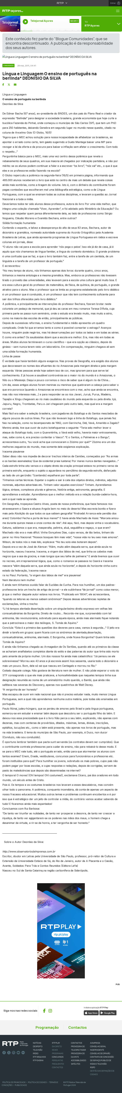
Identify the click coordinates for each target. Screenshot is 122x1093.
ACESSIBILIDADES (78, 1060)
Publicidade (21, 1085)
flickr (23, 1052)
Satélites (75, 1064)
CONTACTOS (76, 1043)
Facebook (4, 1052)
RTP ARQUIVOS (39, 1057)
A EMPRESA (95, 1043)
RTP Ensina (38, 1060)
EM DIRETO (57, 1046)
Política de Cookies (37, 1082)
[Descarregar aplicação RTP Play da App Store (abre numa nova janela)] (91, 1012)
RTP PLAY (56, 1043)
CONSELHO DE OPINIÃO (100, 1053)
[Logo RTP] (15, 1043)
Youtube (18, 1052)
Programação (47, 1027)
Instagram (13, 1052)
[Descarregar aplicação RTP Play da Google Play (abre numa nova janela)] (108, 1012)
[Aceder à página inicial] (10, 11)
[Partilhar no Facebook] (3, 84)
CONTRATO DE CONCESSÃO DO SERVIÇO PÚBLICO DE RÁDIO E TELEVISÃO (102, 1060)
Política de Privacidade (14, 1082)
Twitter (9, 1052)
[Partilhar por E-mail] (15, 84)
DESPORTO (37, 1046)
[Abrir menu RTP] (61, 3)
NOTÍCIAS (37, 1043)
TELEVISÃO (37, 1050)
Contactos (77, 1027)
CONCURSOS (57, 1057)
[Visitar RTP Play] (61, 930)
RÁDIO (35, 1053)
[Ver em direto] (10, 24)
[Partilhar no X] (9, 84)
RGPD (92, 1067)
